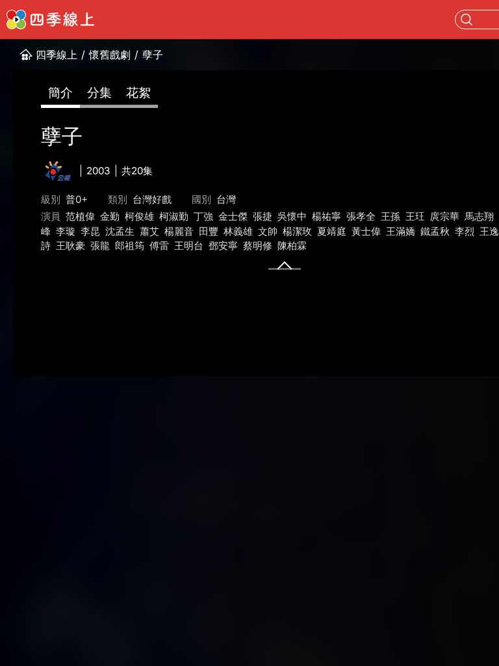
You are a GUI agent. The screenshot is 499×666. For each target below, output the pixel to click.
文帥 (267, 231)
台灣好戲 (152, 199)
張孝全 (361, 216)
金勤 (110, 216)
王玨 (415, 216)
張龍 (100, 245)
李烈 (464, 231)
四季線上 (56, 54)
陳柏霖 (292, 245)
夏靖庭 (331, 231)
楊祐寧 (326, 216)
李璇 (65, 231)
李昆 (90, 231)
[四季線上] (50, 19)
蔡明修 (257, 245)
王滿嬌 (400, 231)
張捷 (262, 216)
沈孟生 (119, 231)
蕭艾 (149, 231)
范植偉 (80, 216)
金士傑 (233, 216)
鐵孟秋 (435, 231)
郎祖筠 (129, 245)
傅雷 (159, 245)
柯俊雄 (139, 216)
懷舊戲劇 (110, 54)
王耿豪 (70, 245)
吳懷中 (292, 216)
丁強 (203, 216)
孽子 (152, 54)
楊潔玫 (297, 231)
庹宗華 (444, 216)
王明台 (188, 245)
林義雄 (238, 231)
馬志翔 (479, 216)
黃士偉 (366, 231)
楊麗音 (179, 231)
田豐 (208, 231)
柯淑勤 (173, 216)
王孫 (390, 216)
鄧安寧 (223, 245)
